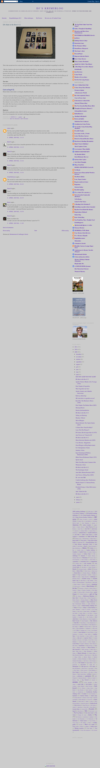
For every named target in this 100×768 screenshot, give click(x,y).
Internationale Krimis (81, 254)
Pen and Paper (79, 54)
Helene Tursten (76, 600)
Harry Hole (75, 598)
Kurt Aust (95, 628)
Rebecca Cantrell (92, 678)
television (92, 711)
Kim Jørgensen (93, 624)
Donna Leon (94, 571)
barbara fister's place (80, 159)
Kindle (81, 626)
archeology (75, 532)
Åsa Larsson (94, 730)
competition (94, 561)
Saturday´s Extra (80, 450)
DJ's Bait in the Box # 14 (82, 413)
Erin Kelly (95, 582)
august (78, 364)
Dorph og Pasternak (82, 574)
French (86, 588)
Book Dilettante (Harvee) (81, 157)
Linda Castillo (89, 636)
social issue (89, 699)
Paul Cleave (84, 668)
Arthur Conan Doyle (87, 534)
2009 (76, 352)
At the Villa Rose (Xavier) (82, 136)
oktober (78, 359)
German (74, 590)
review (75, 682)
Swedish (91, 709)
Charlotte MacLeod (77, 557)
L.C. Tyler (76, 630)
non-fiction (75, 664)
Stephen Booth (93, 703)
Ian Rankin (76, 601)
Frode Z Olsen (93, 588)
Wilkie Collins (76, 726)
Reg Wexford (85, 680)
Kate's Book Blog (79, 217)
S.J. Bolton (82, 688)
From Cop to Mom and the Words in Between (84, 173)
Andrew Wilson (80, 527)
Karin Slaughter (85, 621)
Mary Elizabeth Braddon (78, 655)
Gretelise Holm (89, 592)
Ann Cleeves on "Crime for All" (84, 435)
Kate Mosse (83, 622)
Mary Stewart (88, 655)
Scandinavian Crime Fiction (82, 124)
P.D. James (92, 666)
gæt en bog (24, 118)
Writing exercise (79, 728)
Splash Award (79, 460)
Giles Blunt (94, 590)
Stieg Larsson (77, 705)
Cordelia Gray (78, 563)
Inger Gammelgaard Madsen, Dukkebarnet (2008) (83, 454)
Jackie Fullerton (91, 607)
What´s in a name (89, 724)
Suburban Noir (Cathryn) (81, 121)
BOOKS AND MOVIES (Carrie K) (84, 167)
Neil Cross (86, 660)
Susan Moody (93, 707)
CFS (94, 554)
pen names (91, 668)
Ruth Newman (89, 686)
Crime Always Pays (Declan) (82, 87)
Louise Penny (76, 643)
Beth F (9, 142)
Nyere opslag (6, 230)
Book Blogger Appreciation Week (83, 544)
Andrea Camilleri (87, 525)
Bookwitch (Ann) (79, 43)
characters (83, 555)
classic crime (93, 557)
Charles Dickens (91, 555)
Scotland (84, 693)
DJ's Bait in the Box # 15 (82, 379)
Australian (82, 536)
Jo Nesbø (93, 611)
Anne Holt (87, 529)
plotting (89, 674)
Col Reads (77, 170)
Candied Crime (82, 552)
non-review (83, 664)
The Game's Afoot (80, 51)
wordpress (87, 726)
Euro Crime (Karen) (80, 59)
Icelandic (83, 601)
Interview (74, 605)
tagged (74, 711)
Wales (89, 722)
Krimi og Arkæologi (81, 396)
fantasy (83, 584)
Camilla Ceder (80, 550)
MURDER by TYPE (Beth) (82, 230)
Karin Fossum (76, 621)
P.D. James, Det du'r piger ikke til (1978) (86, 432)
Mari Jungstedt (76, 649)
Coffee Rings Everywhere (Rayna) (84, 66)
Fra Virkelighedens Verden (83, 448)
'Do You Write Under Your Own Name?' (83, 25)
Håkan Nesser (94, 600)
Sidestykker (78, 241)
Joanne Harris (82, 613)
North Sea (92, 664)
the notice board (89, 713)
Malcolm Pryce (89, 645)
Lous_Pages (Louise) (80, 179)
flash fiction (90, 586)
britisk (91, 548)
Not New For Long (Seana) (82, 80)
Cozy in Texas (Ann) (80, 98)
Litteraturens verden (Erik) (82, 100)
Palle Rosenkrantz (76, 668)
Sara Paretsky (80, 690)
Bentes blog (78, 215)
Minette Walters (92, 659)
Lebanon (81, 634)
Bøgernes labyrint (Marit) (82, 56)
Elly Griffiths (90, 580)
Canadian (75, 552)
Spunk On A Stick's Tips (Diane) (83, 64)
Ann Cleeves (89, 527)
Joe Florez (90, 613)
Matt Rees (95, 655)
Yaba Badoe (89, 728)
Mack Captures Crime (81, 146)
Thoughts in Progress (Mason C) (83, 108)
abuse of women (83, 519)
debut (89, 569)
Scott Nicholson (92, 693)
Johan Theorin (81, 615)
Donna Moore (77, 573)
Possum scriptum (79, 90)
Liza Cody (91, 640)
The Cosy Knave (78, 713)
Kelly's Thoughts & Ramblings (83, 28)
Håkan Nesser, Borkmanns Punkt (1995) (86, 457)
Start (35, 230)
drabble (89, 574)
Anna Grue (80, 529)
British (85, 548)
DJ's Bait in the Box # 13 (82, 437)
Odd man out (84, 666)
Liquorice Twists (88, 638)
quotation (88, 676)
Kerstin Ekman (85, 624)
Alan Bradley (88, 521)
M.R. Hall (75, 645)
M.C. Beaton (93, 643)
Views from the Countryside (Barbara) (82, 195)
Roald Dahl (80, 684)
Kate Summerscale (92, 622)
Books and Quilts (79, 119)
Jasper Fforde (86, 611)
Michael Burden (87, 657)
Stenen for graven (84, 703)
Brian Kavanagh (92, 546)
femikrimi (94, 584)
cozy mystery (87, 563)
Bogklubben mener (80, 238)
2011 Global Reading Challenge (88, 515)
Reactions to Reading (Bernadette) (84, 141)
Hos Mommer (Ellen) (80, 46)
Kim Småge (75, 626)
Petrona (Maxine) (79, 228)
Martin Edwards (82, 653)
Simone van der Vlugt (87, 697)
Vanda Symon (83, 720)
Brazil (85, 546)
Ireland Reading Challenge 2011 (89, 605)
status (91, 701)
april (77, 374)
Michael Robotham (82, 659)
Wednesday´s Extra (81, 465)
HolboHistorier (79, 114)
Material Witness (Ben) (81, 103)
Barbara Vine (78, 538)
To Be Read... (78, 199)
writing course (94, 726)
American (76, 525)
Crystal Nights (76, 567)
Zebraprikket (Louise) (81, 111)
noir (95, 662)
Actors (90, 519)
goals (75, 592)
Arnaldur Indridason (92, 532)
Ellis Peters (83, 580)
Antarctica (76, 530)
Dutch (74, 576)
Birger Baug (93, 538)
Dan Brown (84, 567)
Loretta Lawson (82, 641)
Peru (96, 668)
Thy (96, 715)
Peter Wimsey (84, 672)
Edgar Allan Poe (85, 576)
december (79, 354)
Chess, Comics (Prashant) (81, 61)
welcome (81, 724)
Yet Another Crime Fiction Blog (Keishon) (83, 127)
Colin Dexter (92, 559)
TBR (85, 711)
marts (77, 497)
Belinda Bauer (86, 538)
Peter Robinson (92, 670)
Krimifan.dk (78, 69)
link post (79, 638)
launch (75, 632)
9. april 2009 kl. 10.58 (15, 211)
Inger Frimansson (91, 601)
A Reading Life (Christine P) (82, 204)
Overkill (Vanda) (79, 131)
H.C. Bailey (78, 596)
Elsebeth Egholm (80, 582)
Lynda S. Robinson (85, 643)
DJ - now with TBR (81, 477)
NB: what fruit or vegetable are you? (85, 398)
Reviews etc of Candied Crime (53, 18)
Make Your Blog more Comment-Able (86, 462)
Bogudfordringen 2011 (15, 18)
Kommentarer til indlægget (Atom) (19, 234)
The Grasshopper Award (82, 470)
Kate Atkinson (93, 621)
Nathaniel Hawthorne (77, 660)
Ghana (79, 590)
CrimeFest (93, 565)
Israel (80, 607)
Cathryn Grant (87, 554)
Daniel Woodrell (92, 567)
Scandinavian (80, 692)
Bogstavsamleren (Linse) (81, 182)
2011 (76, 347)
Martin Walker (92, 653)
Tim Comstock (78, 717)
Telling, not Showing (81, 415)
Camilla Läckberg (90, 550)
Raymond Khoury (82, 678)
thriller (90, 715)
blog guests (83, 540)
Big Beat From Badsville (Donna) (84, 209)
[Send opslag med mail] (24, 117)
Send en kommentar (8, 227)
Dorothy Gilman (86, 573)
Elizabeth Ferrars (76, 578)
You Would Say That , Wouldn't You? (85, 220)
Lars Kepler (94, 630)
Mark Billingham (88, 651)
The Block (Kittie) (79, 177)
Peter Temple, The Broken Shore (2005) (86, 405)
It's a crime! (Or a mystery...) (82, 192)
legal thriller (88, 634)
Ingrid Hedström (91, 603)
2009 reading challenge (79, 511)
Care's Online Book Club (81, 85)
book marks (80, 546)
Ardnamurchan (82, 532)
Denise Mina (80, 571)
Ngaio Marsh (89, 662)
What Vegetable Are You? (82, 389)
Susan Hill (86, 707)
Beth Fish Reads (79, 82)
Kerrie (9, 202)
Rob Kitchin (89, 684)
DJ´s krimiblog (50, 8)
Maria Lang (93, 649)
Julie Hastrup (89, 617)
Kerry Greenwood (76, 624)
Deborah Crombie (82, 569)
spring (87, 701)
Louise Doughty (91, 641)
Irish (75, 607)
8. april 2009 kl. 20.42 (15, 184)
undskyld (91, 717)
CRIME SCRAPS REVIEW (82, 152)
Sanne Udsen (90, 688)
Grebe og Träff (81, 592)
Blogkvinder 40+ (79, 263)
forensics (82, 588)
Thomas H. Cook (82, 715)
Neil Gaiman (93, 660)
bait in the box (15, 118)
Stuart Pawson (86, 705)
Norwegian (75, 666)
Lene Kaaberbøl (80, 636)
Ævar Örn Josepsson (85, 730)
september (79, 362)
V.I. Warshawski (89, 719)
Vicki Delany (92, 720)
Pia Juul (91, 672)
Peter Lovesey (84, 670)
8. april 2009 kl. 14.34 (15, 172)
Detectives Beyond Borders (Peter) (84, 138)
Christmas (85, 557)
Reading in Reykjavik (80, 116)
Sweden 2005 (84, 709)
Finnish (83, 586)
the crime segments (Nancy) (82, 95)
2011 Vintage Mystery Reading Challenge (82, 517)
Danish (74, 569)
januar (78, 502)
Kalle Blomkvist (83, 619)
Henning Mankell (84, 600)
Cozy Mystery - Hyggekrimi (83, 442)
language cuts (84, 630)
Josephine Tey (81, 617)
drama (94, 574)
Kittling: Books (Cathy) (81, 40)
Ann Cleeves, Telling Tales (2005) (85, 475)
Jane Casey (79, 611)
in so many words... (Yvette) (82, 133)
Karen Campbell (92, 619)
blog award (75, 540)
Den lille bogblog (79, 190)
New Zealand (81, 662)
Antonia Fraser (92, 530)
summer (74, 707)
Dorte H (9, 151)
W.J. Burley (83, 722)
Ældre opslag (65, 230)
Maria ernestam (85, 649)
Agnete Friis (80, 521)
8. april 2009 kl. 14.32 (15, 161)
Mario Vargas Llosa (77, 651)
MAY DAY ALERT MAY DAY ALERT (86, 377)
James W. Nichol (86, 609)
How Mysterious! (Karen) (81, 269)
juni (77, 369)
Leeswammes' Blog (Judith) (82, 149)
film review (77, 586)
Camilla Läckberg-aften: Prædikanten (86, 480)
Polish (74, 676)
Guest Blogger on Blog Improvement (85, 445)
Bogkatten (77, 184)
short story (94, 696)
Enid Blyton (88, 582)
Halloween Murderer (88, 596)
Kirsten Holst (88, 626)
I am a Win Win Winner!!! (82, 430)
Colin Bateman (76, 559)
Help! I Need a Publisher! (81, 144)
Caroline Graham (92, 552)
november (79, 357)
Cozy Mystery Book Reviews (82, 233)
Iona (79, 605)
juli (77, 367)
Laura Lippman (82, 632)
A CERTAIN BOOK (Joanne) (83, 266)
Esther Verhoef (77, 584)
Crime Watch (78, 74)
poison (94, 674)
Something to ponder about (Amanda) (85, 207)
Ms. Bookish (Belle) (80, 154)
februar (78, 500)
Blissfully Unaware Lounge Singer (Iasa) (84, 246)
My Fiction (39, 18)
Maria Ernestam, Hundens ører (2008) (85, 440)
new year (74, 662)
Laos (89, 630)
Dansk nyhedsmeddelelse (82, 410)
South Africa (81, 701)
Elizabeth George (86, 578)
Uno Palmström (81, 719)
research (93, 680)
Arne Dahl (77, 534)
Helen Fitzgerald (92, 598)
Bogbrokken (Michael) (81, 212)
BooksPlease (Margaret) (81, 48)
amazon (93, 523)
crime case (86, 565)
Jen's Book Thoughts (80, 162)
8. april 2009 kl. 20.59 (15, 198)
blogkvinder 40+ (81, 542)
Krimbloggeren (79, 222)
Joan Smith (75, 613)
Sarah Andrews (89, 690)
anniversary (94, 529)
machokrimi (81, 645)
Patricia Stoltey (79, 187)
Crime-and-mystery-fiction (82, 257)
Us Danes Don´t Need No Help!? (84, 427)
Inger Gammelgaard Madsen (79, 603)
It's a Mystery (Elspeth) (81, 235)
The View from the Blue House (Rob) (85, 106)
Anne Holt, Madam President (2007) (85, 472)
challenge (75, 556)
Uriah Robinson (11, 177)
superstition (80, 707)
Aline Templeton (85, 523)
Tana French (80, 711)
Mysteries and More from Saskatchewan (82, 32)
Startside (4, 18)
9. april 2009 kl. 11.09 (15, 223)
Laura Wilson (90, 632)
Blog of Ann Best (79, 165)
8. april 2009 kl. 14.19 (15, 147)
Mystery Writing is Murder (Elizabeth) (82, 260)
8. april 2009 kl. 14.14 (15, 137)
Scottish (75, 696)
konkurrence (88, 628)
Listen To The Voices (80, 201)
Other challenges (28, 18)
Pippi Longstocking (82, 674)
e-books (78, 576)
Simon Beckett (78, 697)
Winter (81, 726)
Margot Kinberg (91, 647)
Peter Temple (76, 672)
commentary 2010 (84, 561)
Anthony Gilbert (84, 530)
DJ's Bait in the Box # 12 (82, 467)
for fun (75, 588)
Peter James (76, 670)
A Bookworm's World (81, 93)
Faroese (88, 584)
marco (9, 128)
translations (85, 717)
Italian (84, 607)
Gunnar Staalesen (84, 594)
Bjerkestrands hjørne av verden (83, 225)
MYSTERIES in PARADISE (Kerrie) (85, 35)
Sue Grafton (93, 705)
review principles (88, 682)
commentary (75, 561)
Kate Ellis (76, 622)
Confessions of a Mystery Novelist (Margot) (84, 251)
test (96, 711)
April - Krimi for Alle (81, 491)
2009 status (90, 511)
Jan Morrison (78, 72)
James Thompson (76, 609)
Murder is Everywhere (81, 77)
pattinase (77, 38)
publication (80, 676)
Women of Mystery (80, 271)
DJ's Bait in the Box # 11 (82, 494)
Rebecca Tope (76, 680)
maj (77, 372)
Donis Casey (87, 571)
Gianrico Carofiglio (86, 590)
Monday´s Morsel (80, 418)
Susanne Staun (76, 709)
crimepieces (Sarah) (80, 243)
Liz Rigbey (85, 640)
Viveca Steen (76, 722)
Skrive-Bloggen (80, 420)
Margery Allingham (81, 647)
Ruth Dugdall (81, 686)
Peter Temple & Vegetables (83, 386)
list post (79, 640)
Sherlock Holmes (84, 695)
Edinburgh (93, 576)
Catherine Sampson (77, 554)
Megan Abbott (78, 657)
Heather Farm (83, 598)
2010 (76, 349)
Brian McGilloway (77, 548)
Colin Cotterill (84, 559)
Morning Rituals (80, 408)
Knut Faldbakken (80, 628)
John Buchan (90, 615)
